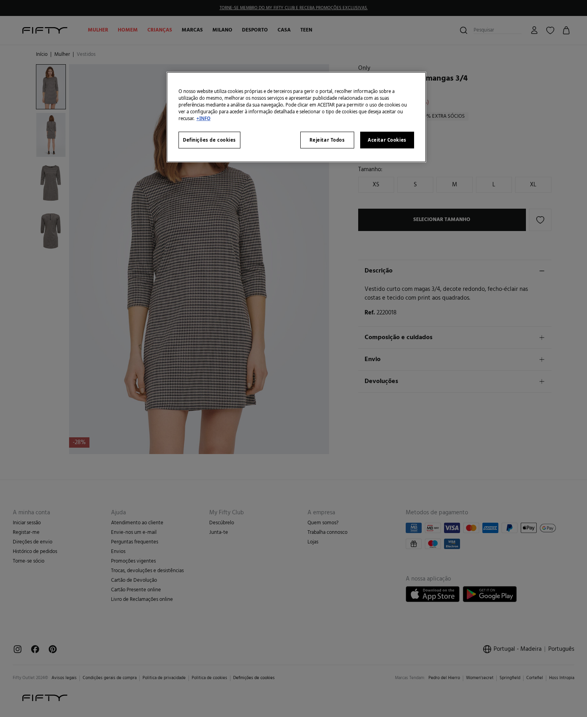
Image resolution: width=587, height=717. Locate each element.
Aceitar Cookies (387, 140)
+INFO (203, 118)
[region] (296, 117)
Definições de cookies (209, 140)
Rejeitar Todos (327, 140)
